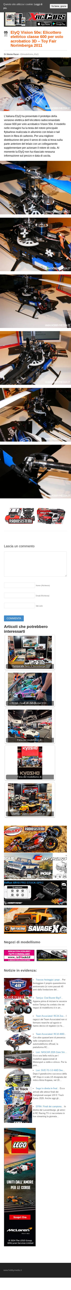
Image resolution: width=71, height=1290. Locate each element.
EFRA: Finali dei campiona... (49, 1106)
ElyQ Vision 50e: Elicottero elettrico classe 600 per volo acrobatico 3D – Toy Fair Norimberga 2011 (37, 39)
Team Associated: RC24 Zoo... (50, 1016)
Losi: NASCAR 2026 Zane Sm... (51, 1052)
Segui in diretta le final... (47, 1088)
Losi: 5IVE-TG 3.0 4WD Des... (50, 1070)
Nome (43, 585)
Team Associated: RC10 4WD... (51, 1034)
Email (42, 596)
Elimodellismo (26, 54)
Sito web (39, 606)
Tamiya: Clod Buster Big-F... (49, 998)
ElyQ (36, 54)
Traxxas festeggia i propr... (48, 979)
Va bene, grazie (58, 6)
